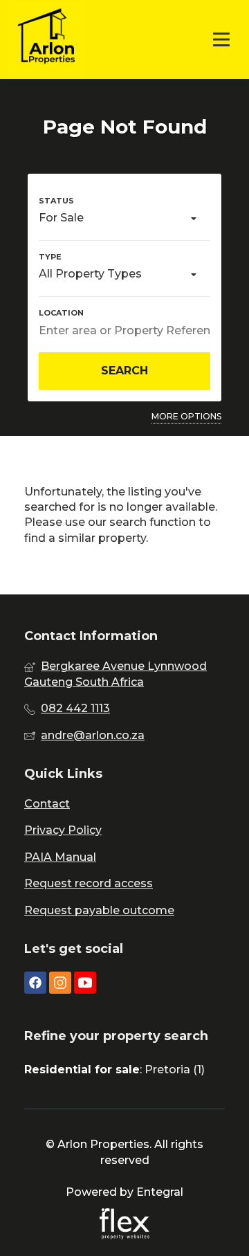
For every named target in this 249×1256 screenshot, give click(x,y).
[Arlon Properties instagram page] (60, 983)
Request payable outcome (99, 910)
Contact (47, 803)
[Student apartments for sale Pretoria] (46, 39)
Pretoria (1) (175, 1069)
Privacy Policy (63, 830)
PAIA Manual (60, 857)
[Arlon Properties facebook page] (35, 983)
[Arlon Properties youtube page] (85, 983)
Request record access (88, 883)
